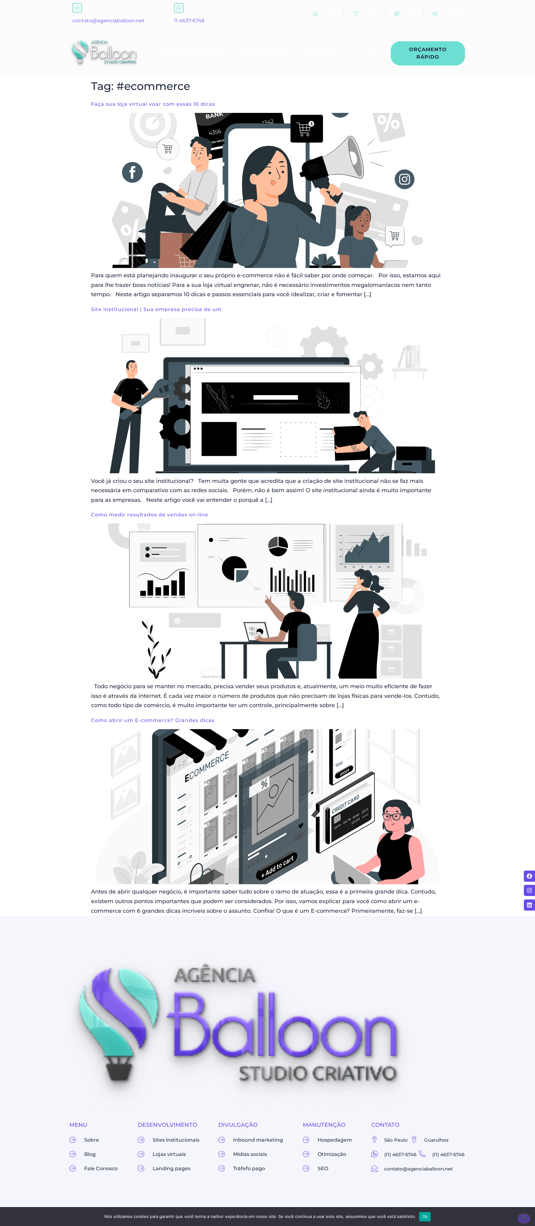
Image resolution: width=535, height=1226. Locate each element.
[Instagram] (529, 890)
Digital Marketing (262, 53)
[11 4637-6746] (179, 8)
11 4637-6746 (189, 21)
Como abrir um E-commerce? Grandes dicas (153, 720)
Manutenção (321, 53)
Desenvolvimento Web (190, 53)
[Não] (523, 1219)
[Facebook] (529, 876)
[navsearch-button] (371, 53)
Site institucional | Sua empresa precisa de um (156, 309)
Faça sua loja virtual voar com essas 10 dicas (153, 104)
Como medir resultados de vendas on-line (149, 515)
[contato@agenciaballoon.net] (77, 8)
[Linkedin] (529, 905)
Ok (425, 1216)
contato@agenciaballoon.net (108, 21)
